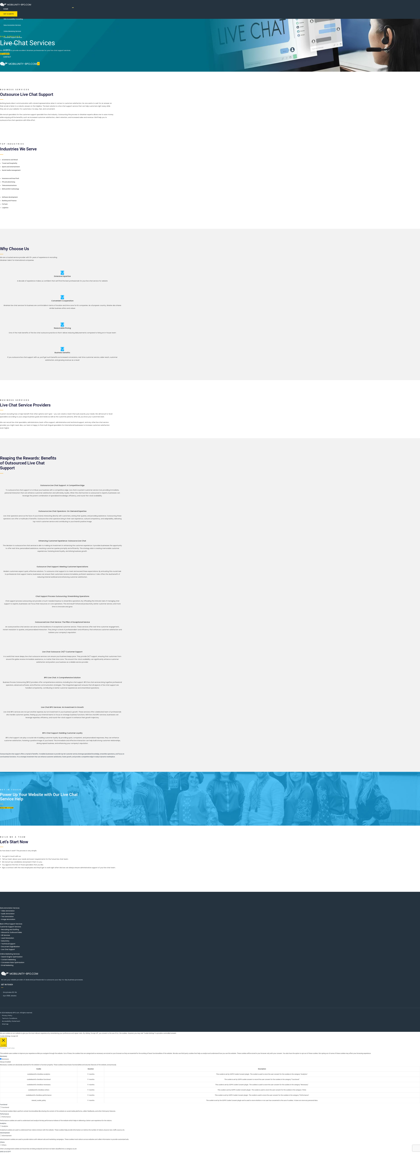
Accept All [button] (14, 1036)
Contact (7, 57)
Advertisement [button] (5, 1133)
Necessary (5, 1059)
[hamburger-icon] (73, 7)
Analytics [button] (3, 1123)
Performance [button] (4, 1114)
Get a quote (9, 14)
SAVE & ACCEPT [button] (5, 1151)
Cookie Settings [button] (5, 1036)
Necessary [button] (3, 1056)
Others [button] (2, 1142)
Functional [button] (3, 1104)
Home (5, 9)
